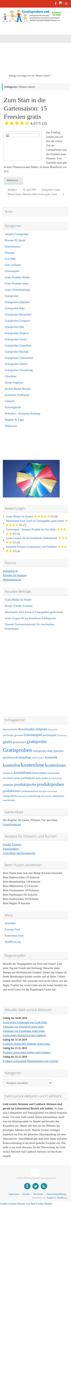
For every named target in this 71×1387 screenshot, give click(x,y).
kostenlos (11, 765)
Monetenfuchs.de (12, 579)
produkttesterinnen (30, 791)
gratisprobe (37, 741)
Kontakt (26, 1194)
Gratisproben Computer (17, 320)
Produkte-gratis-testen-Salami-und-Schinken (26, 1052)
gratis (7, 741)
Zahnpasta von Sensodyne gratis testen (23, 1026)
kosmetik (51, 757)
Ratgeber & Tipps (14, 419)
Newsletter (38, 1194)
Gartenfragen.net (12, 824)
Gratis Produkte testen (16, 283)
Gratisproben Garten (51, 189)
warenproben (58, 796)
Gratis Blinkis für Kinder (19, 516)
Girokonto (61, 735)
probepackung (55, 778)
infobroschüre (38, 758)
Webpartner (11, 426)
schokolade (52, 791)
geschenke (8, 735)
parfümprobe (28, 777)
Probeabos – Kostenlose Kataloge (22, 413)
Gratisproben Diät (14, 327)
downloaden (26, 729)
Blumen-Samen (15, 194)
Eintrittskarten (12, 246)
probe (38, 778)
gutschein (59, 751)
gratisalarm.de (10, 571)
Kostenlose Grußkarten (17, 395)
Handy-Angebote (14, 382)
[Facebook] (56, 3)
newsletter (8, 778)
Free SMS (10, 259)
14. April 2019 (29, 189)
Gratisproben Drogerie (17, 333)
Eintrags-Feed (12, 929)
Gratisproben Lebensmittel (19, 358)
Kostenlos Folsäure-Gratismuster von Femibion (31, 546)
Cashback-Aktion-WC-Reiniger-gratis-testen (26, 1043)
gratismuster (19, 742)
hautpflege (25, 757)
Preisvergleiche (13, 407)
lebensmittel (39, 772)
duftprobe (41, 729)
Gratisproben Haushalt (17, 351)
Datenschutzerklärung (56, 1194)
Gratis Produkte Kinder (17, 277)
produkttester (12, 791)
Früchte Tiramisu (12, 844)
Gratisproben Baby (15, 308)
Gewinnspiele (12, 271)
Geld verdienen (13, 265)
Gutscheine (10, 376)
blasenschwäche (10, 729)
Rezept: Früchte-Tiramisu (18, 606)
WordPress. (62, 1198)
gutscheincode (10, 757)
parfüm (17, 778)
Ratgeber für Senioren (15, 575)
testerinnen (22, 796)
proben (45, 778)
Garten (54, 194)
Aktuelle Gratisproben (16, 234)
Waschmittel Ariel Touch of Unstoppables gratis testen (35, 520)
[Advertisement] (36, 61)
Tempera (50, 1198)
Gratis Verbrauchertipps (17, 289)
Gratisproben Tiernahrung (19, 370)
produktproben (50, 784)
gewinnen (18, 735)
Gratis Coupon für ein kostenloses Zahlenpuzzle (31, 538)
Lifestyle (9, 401)
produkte (8, 784)
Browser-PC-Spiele (15, 240)
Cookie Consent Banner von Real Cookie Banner (26, 1203)
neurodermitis (53, 773)
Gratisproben (12, 296)
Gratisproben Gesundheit (18, 345)
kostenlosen (55, 765)
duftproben (53, 730)
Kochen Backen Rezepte (17, 388)
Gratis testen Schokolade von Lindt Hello (25, 1022)
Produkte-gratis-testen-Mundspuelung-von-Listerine (30, 1061)
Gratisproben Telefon (16, 364)
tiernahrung (34, 796)
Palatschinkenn (11, 848)
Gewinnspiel (33, 735)
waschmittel (9, 800)
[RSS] (66, 3)
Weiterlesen (12, 180)
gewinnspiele (50, 735)
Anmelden (10, 923)
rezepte (42, 791)
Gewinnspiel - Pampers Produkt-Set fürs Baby (31, 529)
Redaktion (12, 189)
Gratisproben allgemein (17, 302)
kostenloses (23, 772)
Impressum (14, 1194)
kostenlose (32, 765)
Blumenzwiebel (30, 194)
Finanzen (9, 252)
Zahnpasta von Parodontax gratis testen (24, 1031)
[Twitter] (61, 3)
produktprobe (25, 784)
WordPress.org (12, 941)
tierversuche (46, 796)
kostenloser (8, 773)
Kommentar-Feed (14, 935)
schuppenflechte (10, 796)
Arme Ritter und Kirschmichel (19, 853)
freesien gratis (44, 194)
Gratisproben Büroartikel (18, 314)
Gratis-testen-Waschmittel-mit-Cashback (24, 1035)
